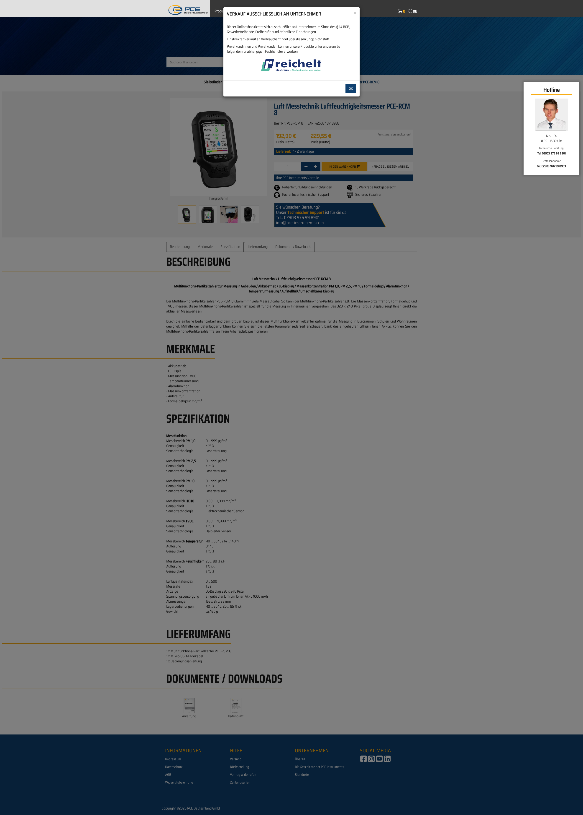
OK (351, 88)
